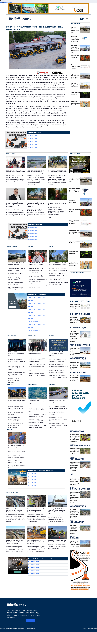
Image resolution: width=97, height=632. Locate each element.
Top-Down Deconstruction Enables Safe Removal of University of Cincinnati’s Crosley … (74, 336)
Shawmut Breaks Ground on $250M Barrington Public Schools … (17, 288)
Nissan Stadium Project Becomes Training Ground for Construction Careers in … (74, 438)
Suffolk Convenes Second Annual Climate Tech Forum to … (17, 452)
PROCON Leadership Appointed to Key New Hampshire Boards (37, 275)
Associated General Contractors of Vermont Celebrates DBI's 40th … (58, 377)
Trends (51, 336)
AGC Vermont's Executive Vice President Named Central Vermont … (16, 367)
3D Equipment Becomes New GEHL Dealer (15, 413)
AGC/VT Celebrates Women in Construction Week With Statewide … (16, 380)
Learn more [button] (43, 1)
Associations (11, 336)
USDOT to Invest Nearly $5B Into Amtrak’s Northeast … (58, 278)
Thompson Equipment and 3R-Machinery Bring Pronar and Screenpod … (16, 408)
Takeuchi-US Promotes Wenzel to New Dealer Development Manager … (37, 281)
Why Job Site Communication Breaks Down (75, 103)
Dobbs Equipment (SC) (34, 321)
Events (9, 429)
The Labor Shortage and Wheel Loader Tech (74, 179)
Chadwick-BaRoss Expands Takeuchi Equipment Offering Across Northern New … (15, 419)
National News (76, 23)
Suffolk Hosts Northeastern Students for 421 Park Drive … (16, 461)
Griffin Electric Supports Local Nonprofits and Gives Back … (57, 371)
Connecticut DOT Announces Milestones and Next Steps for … (58, 274)
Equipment (10, 384)
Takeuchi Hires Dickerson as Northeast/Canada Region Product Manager (15, 425)
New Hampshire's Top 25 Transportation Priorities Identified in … (56, 353)
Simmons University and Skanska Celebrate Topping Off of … (37, 415)
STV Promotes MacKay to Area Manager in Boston (16, 278)
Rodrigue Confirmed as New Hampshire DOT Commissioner (36, 374)
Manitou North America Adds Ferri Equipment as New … (57, 401)
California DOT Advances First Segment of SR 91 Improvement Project (75, 321)
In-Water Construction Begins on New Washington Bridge (16, 269)
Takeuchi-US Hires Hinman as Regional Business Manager (36, 263)
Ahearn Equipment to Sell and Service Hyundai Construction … (58, 407)
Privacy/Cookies (92, 628)
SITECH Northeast (33, 473)
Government (32, 336)
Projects (52, 246)
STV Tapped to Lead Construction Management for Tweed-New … (36, 401)
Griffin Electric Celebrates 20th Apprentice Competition (16, 446)
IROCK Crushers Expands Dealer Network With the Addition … (16, 401)
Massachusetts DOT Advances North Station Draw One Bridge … (37, 365)
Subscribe (30, 621)
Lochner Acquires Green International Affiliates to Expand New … (58, 419)
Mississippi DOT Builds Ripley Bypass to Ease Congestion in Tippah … (74, 366)
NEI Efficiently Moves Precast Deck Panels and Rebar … (15, 274)
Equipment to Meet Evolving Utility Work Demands (74, 232)
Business (52, 384)
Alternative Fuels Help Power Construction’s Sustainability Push (75, 49)
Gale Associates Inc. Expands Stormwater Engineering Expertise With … (36, 270)
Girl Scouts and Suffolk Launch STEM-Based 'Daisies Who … (57, 360)
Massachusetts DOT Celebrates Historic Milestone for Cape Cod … (58, 269)
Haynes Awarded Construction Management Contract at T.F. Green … (36, 409)
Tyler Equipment (33, 562)
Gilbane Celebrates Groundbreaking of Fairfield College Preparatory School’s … (36, 420)
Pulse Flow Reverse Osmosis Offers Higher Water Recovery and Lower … (75, 481)
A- (79, 18)
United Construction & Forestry (38, 297)
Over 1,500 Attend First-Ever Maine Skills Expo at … (15, 283)
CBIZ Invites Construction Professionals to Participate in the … (58, 366)
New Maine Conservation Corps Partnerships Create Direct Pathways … (16, 374)
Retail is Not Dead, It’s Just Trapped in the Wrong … (75, 306)
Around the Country (77, 272)
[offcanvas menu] (87, 18)
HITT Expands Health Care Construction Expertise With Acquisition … (57, 412)
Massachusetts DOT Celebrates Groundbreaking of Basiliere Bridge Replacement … (36, 359)
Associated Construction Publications (14, 628)
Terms (84, 628)
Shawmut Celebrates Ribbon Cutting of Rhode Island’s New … (16, 456)
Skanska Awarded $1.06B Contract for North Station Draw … (58, 283)
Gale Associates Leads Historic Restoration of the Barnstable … (57, 263)
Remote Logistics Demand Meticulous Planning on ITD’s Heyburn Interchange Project (75, 497)
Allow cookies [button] (8, 2)
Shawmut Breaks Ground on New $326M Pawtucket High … (37, 426)
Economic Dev (32, 384)
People (30, 246)
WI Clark (30, 300)
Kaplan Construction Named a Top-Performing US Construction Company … (58, 425)
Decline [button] (2, 2)
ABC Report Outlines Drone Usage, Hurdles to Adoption (74, 190)
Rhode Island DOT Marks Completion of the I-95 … (35, 352)
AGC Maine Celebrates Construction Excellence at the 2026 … (16, 353)
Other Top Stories (12, 492)
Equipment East (33, 135)
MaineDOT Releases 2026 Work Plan (36, 369)
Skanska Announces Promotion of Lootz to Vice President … (37, 286)
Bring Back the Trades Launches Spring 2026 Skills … (16, 466)
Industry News (11, 153)
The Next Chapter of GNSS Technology (75, 85)
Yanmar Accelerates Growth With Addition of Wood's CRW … (16, 263)
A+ (83, 18)
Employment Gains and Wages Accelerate (75, 66)
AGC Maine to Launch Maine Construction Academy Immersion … (17, 361)
